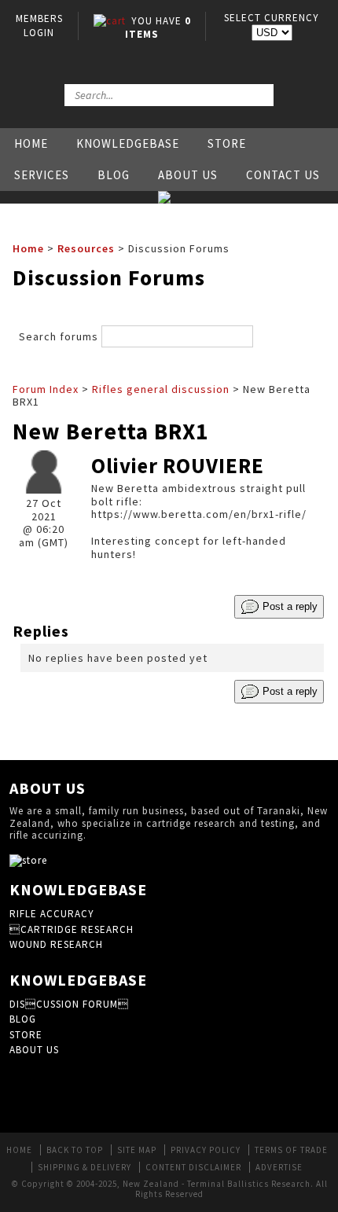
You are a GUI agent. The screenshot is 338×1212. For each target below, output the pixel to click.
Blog (113, 174)
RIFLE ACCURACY (51, 913)
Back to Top (74, 1149)
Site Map (136, 1149)
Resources (86, 248)
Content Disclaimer (193, 1167)
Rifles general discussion (161, 389)
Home (31, 143)
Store (227, 143)
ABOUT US (34, 1049)
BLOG (22, 1019)
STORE (25, 1034)
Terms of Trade (291, 1149)
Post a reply (288, 606)
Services (41, 174)
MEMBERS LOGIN (39, 25)
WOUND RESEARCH (56, 944)
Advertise (279, 1167)
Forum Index (46, 389)
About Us (188, 174)
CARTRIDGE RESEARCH (71, 929)
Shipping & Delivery (84, 1167)
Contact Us (283, 174)
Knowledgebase (127, 143)
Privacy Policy (206, 1149)
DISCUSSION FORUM (69, 1004)
